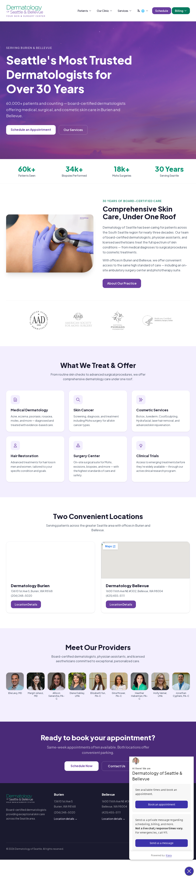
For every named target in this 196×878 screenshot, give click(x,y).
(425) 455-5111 (115, 595)
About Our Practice (121, 283)
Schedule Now (81, 766)
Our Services (73, 130)
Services (123, 10)
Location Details (26, 604)
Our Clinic (103, 10)
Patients (83, 10)
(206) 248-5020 (21, 595)
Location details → (65, 818)
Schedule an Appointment (31, 130)
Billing (179, 10)
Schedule (161, 10)
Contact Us (116, 766)
